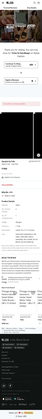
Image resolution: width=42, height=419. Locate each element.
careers (4, 355)
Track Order (6, 370)
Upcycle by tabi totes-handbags (14, 330)
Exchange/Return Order (10, 367)
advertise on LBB (8, 361)
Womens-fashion (11, 328)
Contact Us (6, 358)
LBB (3, 328)
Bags (21, 328)
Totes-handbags (30, 328)
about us (5, 352)
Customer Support (8, 373)
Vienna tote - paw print (11, 332)
